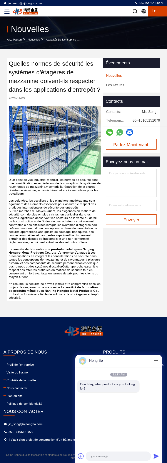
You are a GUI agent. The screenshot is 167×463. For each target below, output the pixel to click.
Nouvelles (34, 39)
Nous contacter (17, 388)
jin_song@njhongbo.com (25, 3)
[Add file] (81, 456)
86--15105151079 (151, 3)
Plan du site (15, 396)
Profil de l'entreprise (20, 364)
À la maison (14, 39)
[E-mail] (129, 132)
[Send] (156, 456)
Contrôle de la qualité (21, 380)
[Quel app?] (119, 132)
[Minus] (156, 360)
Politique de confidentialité (24, 403)
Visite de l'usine (17, 372)
